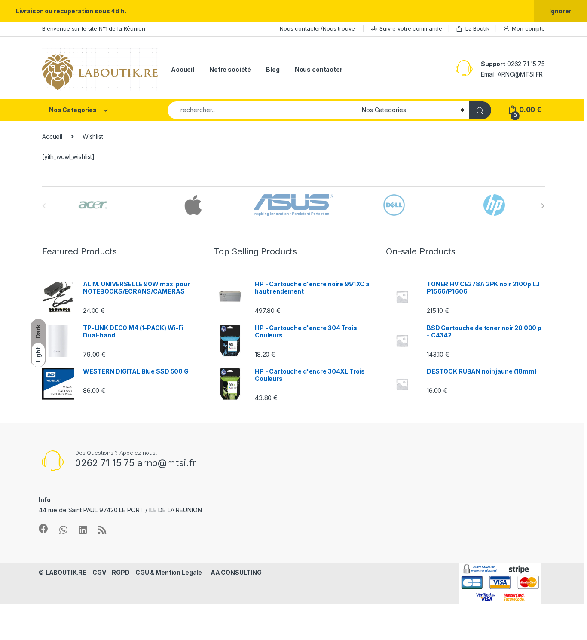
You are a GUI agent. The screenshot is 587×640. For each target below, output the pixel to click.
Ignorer (560, 11)
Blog (272, 69)
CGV (99, 572)
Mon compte (528, 28)
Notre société (230, 69)
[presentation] (543, 206)
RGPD (120, 572)
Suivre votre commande (410, 28)
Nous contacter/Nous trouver (318, 28)
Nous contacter (318, 69)
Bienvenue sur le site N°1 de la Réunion (93, 28)
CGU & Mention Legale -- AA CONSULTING (198, 572)
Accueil (182, 69)
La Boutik (477, 28)
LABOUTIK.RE (66, 572)
